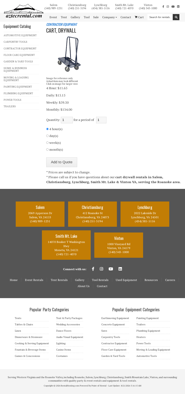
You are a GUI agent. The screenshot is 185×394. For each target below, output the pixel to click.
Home (14, 280)
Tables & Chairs (24, 324)
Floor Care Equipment (113, 349)
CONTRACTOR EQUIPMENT (20, 48)
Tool (87, 17)
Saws (104, 330)
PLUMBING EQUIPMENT (18, 93)
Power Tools (143, 343)
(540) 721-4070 (124, 6)
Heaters (141, 337)
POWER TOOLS (12, 99)
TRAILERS (10, 106)
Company (108, 17)
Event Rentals (34, 280)
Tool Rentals (100, 280)
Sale (96, 17)
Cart (140, 17)
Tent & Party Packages (69, 318)
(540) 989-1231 (53, 6)
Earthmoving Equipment (115, 318)
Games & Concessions (27, 356)
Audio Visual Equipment (69, 337)
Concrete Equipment (113, 324)
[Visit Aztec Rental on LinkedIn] (178, 6)
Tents (18, 318)
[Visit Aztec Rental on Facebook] (163, 6)
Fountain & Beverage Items (30, 349)
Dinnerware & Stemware (28, 337)
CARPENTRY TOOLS (15, 41)
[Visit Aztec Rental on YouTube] (173, 6)
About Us (83, 286)
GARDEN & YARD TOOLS (18, 61)
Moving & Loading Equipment (153, 349)
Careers (170, 280)
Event (53, 17)
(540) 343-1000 (148, 6)
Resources (151, 280)
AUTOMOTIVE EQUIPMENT (20, 35)
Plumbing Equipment (148, 330)
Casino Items (63, 349)
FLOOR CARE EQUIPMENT (19, 55)
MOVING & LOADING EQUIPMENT (16, 79)
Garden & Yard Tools (113, 356)
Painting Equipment (147, 318)
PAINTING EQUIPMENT (18, 86)
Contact (126, 17)
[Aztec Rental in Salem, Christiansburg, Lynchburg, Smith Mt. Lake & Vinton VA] (24, 17)
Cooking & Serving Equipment (32, 343)
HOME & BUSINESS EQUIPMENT (15, 69)
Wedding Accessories (68, 324)
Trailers (140, 324)
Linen (18, 330)
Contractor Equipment (114, 343)
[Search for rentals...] (176, 17)
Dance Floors (63, 330)
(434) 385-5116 (101, 6)
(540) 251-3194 (77, 6)
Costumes (62, 356)
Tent (64, 17)
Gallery (75, 17)
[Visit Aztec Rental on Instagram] (168, 6)
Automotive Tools (146, 356)
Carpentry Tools (110, 337)
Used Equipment (126, 280)
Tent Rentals (59, 280)
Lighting (61, 343)
